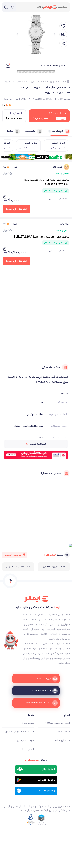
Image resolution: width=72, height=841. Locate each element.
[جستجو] (6, 7)
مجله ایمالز (28, 723)
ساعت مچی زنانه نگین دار (18, 566)
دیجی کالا (57, 167)
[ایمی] (11, 640)
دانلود (36, 760)
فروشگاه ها (64, 732)
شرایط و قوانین (25, 740)
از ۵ (5, 105)
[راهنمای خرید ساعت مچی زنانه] (63, 34)
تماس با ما (28, 749)
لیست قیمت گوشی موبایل (19, 732)
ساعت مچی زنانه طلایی (54, 566)
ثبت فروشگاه (62, 740)
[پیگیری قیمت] (63, 26)
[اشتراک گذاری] (63, 43)
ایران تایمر (64, 223)
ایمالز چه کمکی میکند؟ (57, 723)
